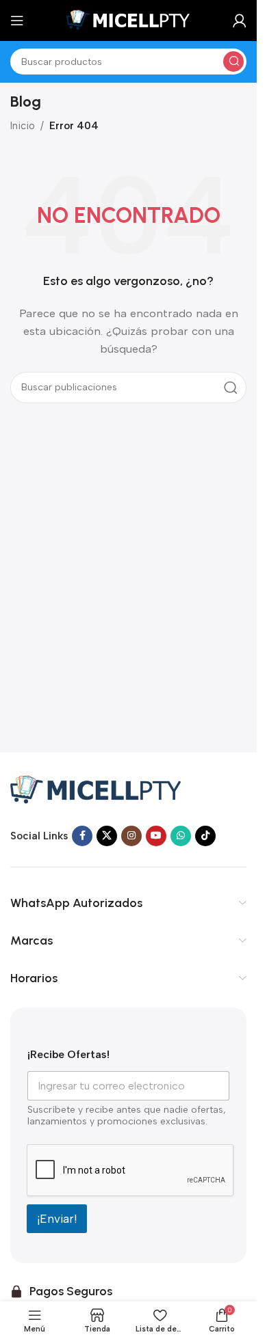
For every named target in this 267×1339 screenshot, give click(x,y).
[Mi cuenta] (239, 20)
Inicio (22, 126)
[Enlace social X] (107, 836)
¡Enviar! (57, 1219)
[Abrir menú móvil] (17, 20)
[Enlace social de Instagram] (131, 836)
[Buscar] (233, 61)
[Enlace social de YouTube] (156, 836)
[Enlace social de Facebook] (82, 836)
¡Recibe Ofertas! (68, 1054)
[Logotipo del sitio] (129, 20)
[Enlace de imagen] (95, 788)
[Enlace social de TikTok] (205, 836)
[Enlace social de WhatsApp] (180, 836)
